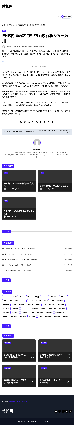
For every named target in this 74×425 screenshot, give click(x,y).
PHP (4, 30)
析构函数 (42, 46)
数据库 (44, 308)
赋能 (41, 316)
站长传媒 (40, 312)
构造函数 (35, 46)
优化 (46, 301)
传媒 (53, 301)
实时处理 (6, 308)
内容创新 (6, 304)
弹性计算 (25, 308)
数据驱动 (6, 312)
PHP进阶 (37, 297)
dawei (38, 149)
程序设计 (7, 342)
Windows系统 (8, 301)
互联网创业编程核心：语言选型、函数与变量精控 (21, 260)
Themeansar (50, 422)
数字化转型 (35, 308)
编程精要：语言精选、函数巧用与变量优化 (18, 254)
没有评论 (24, 46)
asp (5, 297)
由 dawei (8, 46)
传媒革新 (60, 301)
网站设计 (14, 316)
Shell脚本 (54, 297)
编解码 (6, 316)
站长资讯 (49, 312)
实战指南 (61, 304)
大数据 (31, 304)
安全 (38, 304)
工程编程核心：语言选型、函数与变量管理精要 (20, 249)
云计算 (39, 301)
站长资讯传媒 (60, 312)
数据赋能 (62, 308)
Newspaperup (39, 422)
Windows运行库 (20, 301)
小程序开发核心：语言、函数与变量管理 (18, 265)
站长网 (7, 6)
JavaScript (14, 297)
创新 (14, 304)
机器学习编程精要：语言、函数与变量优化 (18, 270)
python (46, 297)
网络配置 (23, 316)
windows (64, 297)
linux (22, 297)
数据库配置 (53, 308)
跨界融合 (48, 316)
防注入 (66, 316)
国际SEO (22, 304)
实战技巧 (52, 304)
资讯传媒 (32, 316)
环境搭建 (25, 312)
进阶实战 (57, 316)
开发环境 (15, 308)
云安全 (31, 301)
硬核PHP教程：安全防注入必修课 (54, 186)
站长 (33, 312)
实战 (45, 304)
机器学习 (15, 312)
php (31, 46)
